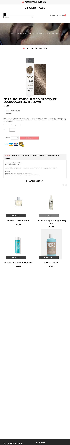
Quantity (7, 137)
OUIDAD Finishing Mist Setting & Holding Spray (51, 222)
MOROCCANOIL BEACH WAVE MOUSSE (18, 263)
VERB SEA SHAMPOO (51, 263)
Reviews (7, 158)
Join (60, 15)
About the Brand (38, 155)
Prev (62, 185)
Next (65, 185)
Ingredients (26, 155)
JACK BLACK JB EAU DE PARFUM (18, 221)
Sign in (53, 15)
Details (7, 155)
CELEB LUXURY (15, 111)
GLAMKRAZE (35, 7)
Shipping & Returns (53, 155)
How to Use (16, 155)
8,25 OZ (12, 129)
